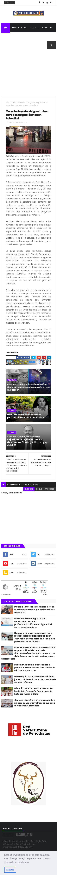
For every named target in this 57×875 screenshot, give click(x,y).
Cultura (45, 36)
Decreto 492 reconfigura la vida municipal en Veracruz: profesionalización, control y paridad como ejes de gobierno (33, 623)
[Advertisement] (28, 74)
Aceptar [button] (10, 870)
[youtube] (47, 2)
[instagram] (51, 2)
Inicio (8, 102)
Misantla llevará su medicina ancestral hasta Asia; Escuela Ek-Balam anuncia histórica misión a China (33, 691)
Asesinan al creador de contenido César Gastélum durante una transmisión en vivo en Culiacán (28, 387)
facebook (49, 489)
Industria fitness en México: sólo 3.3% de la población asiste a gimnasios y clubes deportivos (34, 609)
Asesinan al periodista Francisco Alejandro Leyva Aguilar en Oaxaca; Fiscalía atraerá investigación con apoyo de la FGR (27, 441)
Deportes (9, 45)
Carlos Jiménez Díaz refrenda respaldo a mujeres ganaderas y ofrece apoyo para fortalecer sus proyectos (34, 703)
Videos (36, 45)
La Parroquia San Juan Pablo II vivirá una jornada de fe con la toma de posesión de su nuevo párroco (35, 679)
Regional (47, 27)
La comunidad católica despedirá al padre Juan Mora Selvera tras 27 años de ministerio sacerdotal (34, 667)
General (23, 45)
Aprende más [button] (22, 862)
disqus (39, 489)
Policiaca (9, 36)
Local (34, 27)
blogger (29, 489)
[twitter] (43, 2)
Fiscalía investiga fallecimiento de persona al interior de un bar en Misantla (27, 416)
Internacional (27, 36)
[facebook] (39, 2)
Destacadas (19, 27)
